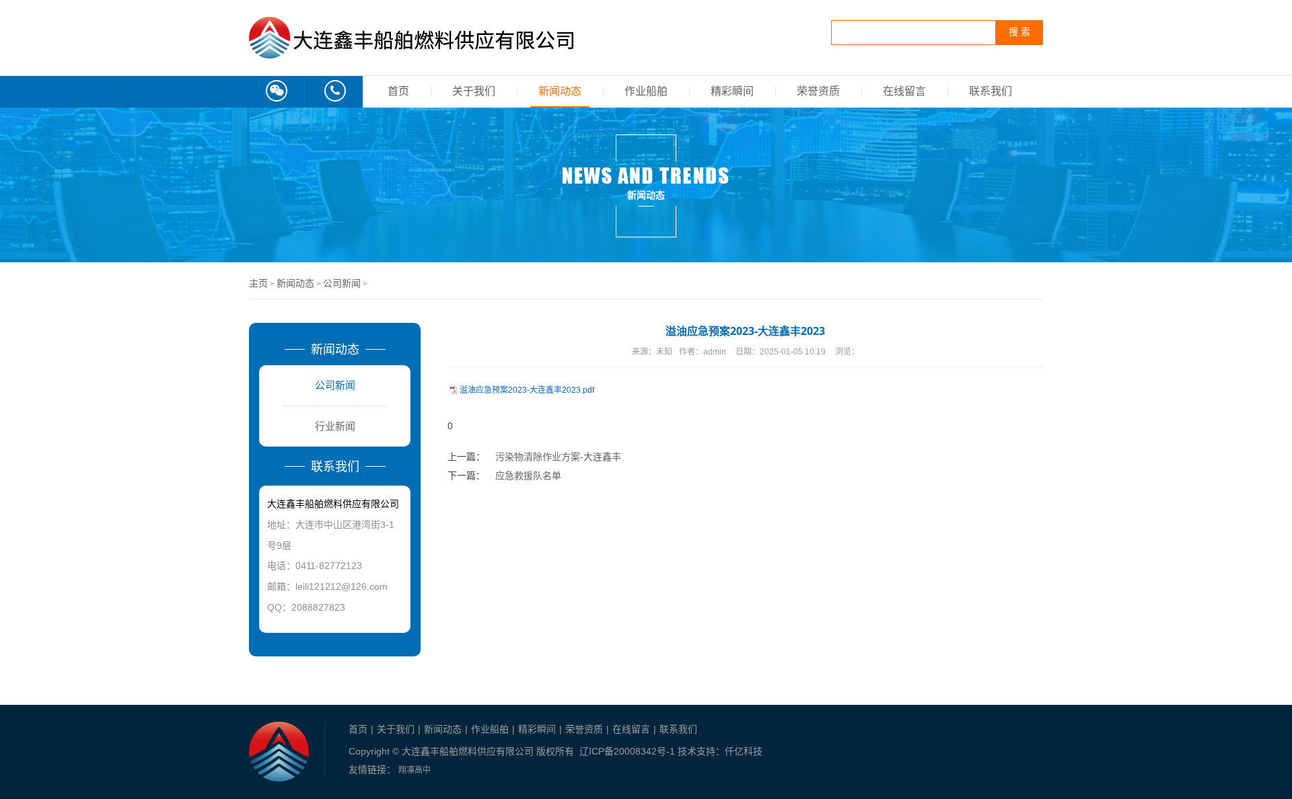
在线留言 (904, 91)
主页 (258, 283)
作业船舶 (646, 91)
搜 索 (1019, 32)
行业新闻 (335, 426)
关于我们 (473, 91)
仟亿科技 (743, 751)
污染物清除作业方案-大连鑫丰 (558, 456)
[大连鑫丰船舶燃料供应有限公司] (411, 51)
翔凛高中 (414, 770)
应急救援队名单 (528, 475)
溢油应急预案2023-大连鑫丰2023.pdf (527, 390)
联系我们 (990, 91)
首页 (398, 91)
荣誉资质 (818, 91)
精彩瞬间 (732, 91)
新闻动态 (559, 91)
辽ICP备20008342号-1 (627, 751)
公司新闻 (342, 283)
